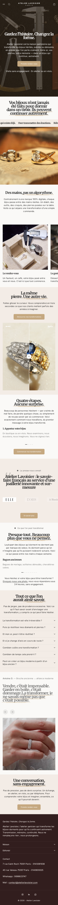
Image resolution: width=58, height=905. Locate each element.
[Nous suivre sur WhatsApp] (35, 894)
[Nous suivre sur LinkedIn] (29, 894)
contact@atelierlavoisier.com (23, 882)
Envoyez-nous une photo (15, 581)
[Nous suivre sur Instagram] (22, 894)
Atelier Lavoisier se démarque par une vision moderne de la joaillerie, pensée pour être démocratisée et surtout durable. (29, 483)
